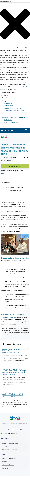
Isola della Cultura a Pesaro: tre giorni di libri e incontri (15, 349)
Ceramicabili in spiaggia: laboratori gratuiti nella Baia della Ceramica (13, 394)
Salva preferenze (5, 117)
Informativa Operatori (8, 465)
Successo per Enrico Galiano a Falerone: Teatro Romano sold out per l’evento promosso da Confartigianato (14, 370)
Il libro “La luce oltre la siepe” (9, 317)
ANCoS (3, 158)
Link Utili (4, 446)
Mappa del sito (6, 468)
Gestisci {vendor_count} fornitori (13, 108)
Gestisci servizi (8, 105)
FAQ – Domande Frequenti (10, 443)
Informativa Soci (6, 461)
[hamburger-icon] (28, 137)
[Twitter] (5, 131)
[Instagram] (9, 131)
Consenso (3, 476)
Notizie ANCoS (10, 158)
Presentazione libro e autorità (16, 187)
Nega (9, 115)
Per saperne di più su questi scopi (14, 110)
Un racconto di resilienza (15, 190)
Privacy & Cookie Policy (11, 122)
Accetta (3, 115)
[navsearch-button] (26, 129)
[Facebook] (2, 131)
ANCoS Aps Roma (16, 166)
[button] (15, 24)
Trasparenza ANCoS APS (9, 450)
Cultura (4, 173)
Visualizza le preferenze (19, 115)
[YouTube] (12, 131)
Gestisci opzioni (8, 103)
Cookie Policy (8, 120)
